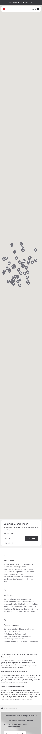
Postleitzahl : (9, 533)
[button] (12, 281)
